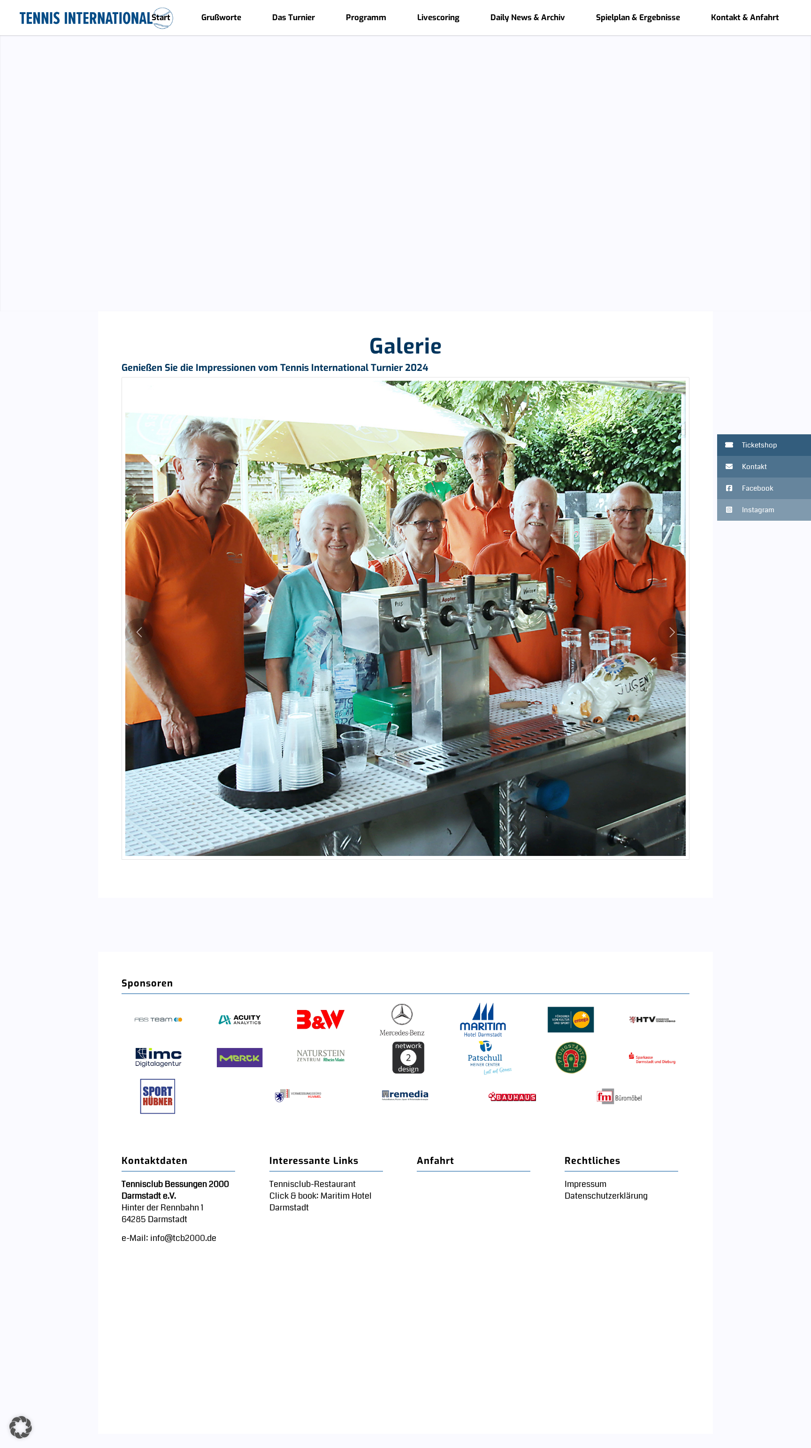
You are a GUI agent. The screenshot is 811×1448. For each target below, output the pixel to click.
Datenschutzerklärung (606, 1196)
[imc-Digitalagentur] (158, 1058)
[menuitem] (161, 17)
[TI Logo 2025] (96, 17)
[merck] (239, 1058)
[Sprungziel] (8, 164)
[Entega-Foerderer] (571, 1020)
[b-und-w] (321, 1020)
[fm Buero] (619, 1096)
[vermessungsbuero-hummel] (298, 1096)
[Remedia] (405, 1096)
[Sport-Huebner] (158, 1096)
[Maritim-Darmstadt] (483, 1020)
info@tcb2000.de (183, 1238)
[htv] (652, 1020)
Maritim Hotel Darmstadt (320, 1202)
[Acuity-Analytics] (239, 1020)
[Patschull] (490, 1058)
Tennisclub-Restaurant (312, 1184)
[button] (764, 445)
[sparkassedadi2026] (652, 1058)
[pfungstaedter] (571, 1058)
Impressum (585, 1184)
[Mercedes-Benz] (402, 1020)
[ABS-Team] (158, 1020)
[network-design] (408, 1058)
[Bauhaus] (512, 1096)
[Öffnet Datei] (405, 618)
